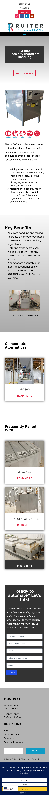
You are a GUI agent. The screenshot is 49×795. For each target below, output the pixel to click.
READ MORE (24, 395)
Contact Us (9, 738)
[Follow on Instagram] (17, 16)
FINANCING (24, 8)
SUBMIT (12, 672)
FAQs (6, 730)
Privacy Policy (11, 759)
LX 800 (24, 54)
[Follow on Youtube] (32, 16)
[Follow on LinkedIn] (27, 16)
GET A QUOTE (24, 73)
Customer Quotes (12, 734)
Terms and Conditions (31, 759)
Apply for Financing (13, 742)
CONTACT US (24, 4)
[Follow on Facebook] (22, 16)
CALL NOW (24, 12)
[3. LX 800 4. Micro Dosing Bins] (24, 309)
